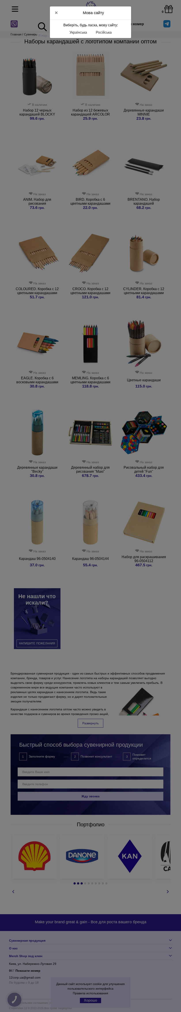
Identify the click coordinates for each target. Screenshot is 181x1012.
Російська (104, 32)
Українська (78, 32)
